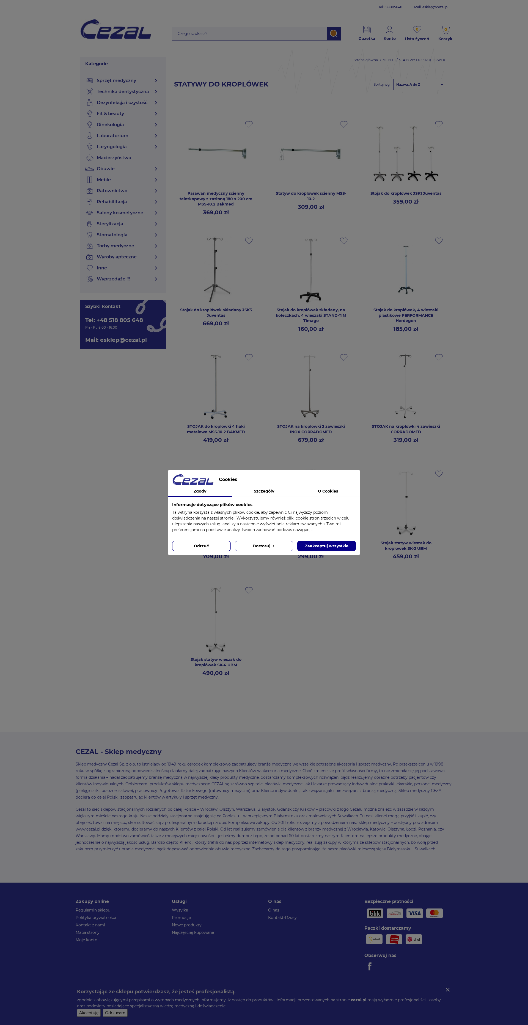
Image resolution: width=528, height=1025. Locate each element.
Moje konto (86, 939)
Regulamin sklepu (93, 910)
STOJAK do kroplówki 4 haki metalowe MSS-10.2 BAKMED (216, 429)
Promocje (181, 917)
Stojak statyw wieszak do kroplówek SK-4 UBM (216, 662)
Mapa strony (88, 932)
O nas (273, 910)
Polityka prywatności (96, 917)
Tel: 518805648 (390, 7)
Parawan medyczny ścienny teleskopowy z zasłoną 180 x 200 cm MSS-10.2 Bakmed (216, 199)
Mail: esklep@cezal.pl (431, 7)
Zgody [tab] (200, 491)
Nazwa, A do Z (420, 84)
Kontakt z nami (90, 925)
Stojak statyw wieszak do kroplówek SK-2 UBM (406, 545)
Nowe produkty (187, 925)
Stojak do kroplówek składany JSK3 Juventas (216, 312)
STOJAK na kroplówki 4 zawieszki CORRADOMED (406, 429)
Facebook (370, 966)
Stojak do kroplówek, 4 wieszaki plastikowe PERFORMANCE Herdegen (405, 315)
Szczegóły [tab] (264, 491)
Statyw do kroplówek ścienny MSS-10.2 (311, 196)
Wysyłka (180, 910)
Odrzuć (201, 545)
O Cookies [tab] (328, 491)
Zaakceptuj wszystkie (326, 545)
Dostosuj (262, 545)
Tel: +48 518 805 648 (114, 320)
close (447, 989)
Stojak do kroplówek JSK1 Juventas (405, 193)
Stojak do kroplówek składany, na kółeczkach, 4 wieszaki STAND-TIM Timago (311, 315)
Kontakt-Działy (282, 917)
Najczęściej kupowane (193, 932)
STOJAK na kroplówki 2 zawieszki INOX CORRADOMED (311, 429)
